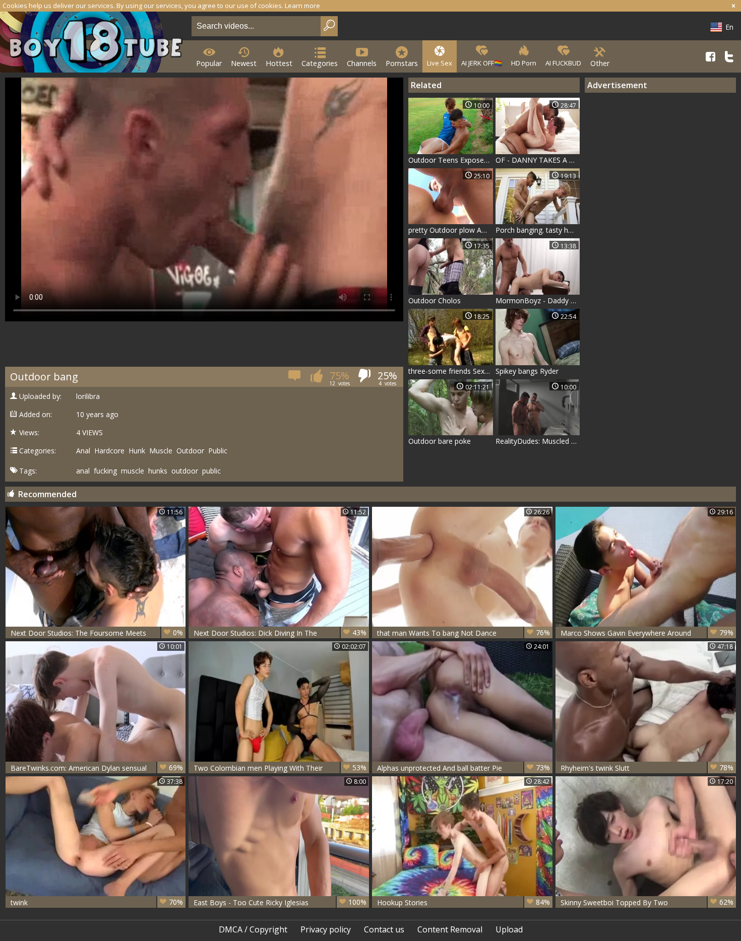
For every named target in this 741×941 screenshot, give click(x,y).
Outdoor (190, 450)
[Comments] (295, 378)
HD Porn (523, 63)
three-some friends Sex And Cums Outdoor (450, 371)
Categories (319, 63)
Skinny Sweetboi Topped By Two (647, 902)
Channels (362, 63)
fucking (105, 471)
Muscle (160, 450)
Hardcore (109, 450)
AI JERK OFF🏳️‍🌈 (481, 63)
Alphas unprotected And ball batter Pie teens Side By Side (463, 768)
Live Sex (439, 63)
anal (83, 471)
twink (97, 902)
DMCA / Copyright (253, 929)
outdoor (184, 471)
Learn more (302, 5)
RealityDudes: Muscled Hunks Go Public (538, 441)
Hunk (137, 450)
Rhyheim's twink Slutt (647, 768)
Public (217, 450)
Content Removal (449, 929)
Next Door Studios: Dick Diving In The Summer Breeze (280, 633)
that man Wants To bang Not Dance (463, 633)
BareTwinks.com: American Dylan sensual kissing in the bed (97, 768)
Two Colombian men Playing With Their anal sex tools (280, 768)
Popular (209, 63)
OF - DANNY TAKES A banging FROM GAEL (538, 160)
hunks (157, 471)
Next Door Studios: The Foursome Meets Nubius (97, 633)
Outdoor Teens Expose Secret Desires (450, 160)
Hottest (279, 63)
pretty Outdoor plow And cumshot (450, 230)
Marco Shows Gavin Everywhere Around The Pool (647, 633)
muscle (132, 471)
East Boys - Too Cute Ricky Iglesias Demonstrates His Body (280, 902)
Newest (244, 63)
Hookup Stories (463, 902)
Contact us (384, 929)
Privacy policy (325, 929)
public (211, 471)
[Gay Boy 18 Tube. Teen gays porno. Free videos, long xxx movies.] (94, 43)
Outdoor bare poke (439, 441)
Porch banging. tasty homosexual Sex (538, 230)
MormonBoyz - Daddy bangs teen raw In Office (538, 300)
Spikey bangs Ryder (527, 371)
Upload (509, 929)
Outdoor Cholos (434, 300)
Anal (83, 450)
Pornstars (402, 63)
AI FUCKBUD (563, 63)
